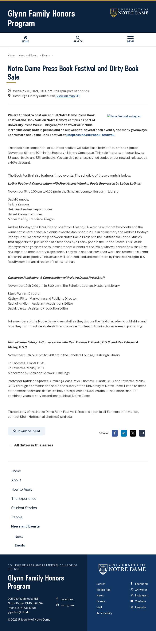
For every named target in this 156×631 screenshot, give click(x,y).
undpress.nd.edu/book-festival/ (90, 135)
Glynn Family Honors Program (41, 18)
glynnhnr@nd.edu (18, 612)
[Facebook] (115, 433)
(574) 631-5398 (26, 607)
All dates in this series (33, 445)
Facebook (66, 599)
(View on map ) (68, 96)
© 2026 (13, 619)
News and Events (28, 55)
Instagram (67, 605)
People (16, 517)
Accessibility (104, 613)
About (16, 480)
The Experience (23, 499)
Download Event (28, 431)
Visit (99, 607)
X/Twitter (141, 589)
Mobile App (103, 589)
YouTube (140, 601)
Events (46, 55)
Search (78, 41)
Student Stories (24, 508)
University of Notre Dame (129, 13)
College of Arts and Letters (31, 565)
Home (25, 41)
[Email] (142, 433)
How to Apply (22, 489)
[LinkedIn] (124, 433)
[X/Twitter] (133, 433)
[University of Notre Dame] (122, 569)
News (19, 537)
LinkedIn (140, 607)
